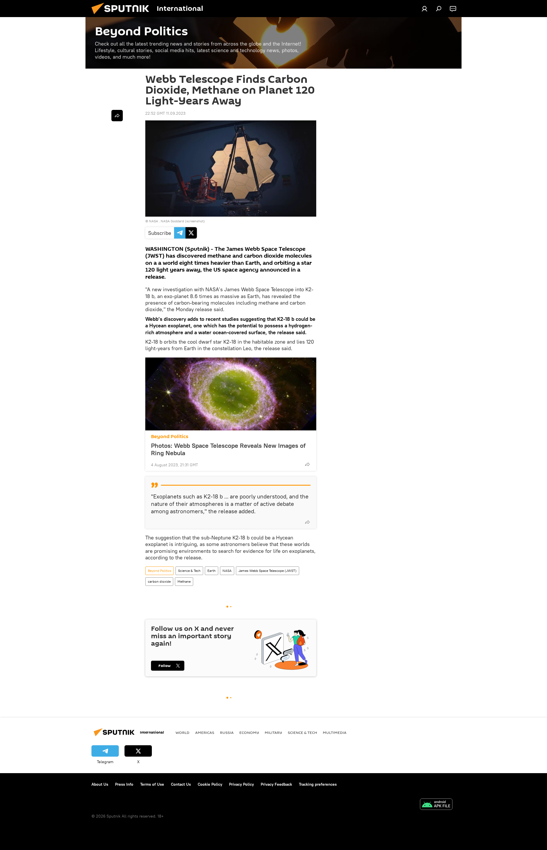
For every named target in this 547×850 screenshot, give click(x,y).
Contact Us (181, 784)
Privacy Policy (241, 784)
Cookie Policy (210, 784)
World (182, 732)
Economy (249, 732)
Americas (204, 732)
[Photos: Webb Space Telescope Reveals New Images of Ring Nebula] (230, 394)
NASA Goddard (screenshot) (183, 221)
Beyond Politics (169, 436)
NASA (153, 221)
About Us (99, 784)
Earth (211, 570)
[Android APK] (436, 804)
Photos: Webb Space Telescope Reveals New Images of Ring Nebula (228, 449)
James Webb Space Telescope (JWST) (267, 570)
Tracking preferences (318, 784)
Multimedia (334, 732)
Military (273, 732)
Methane (184, 581)
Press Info (124, 784)
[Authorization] (424, 8)
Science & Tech (189, 570)
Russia (227, 732)
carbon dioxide (159, 581)
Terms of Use (152, 784)
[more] (307, 464)
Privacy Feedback (276, 784)
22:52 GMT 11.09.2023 (165, 113)
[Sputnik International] (122, 15)
